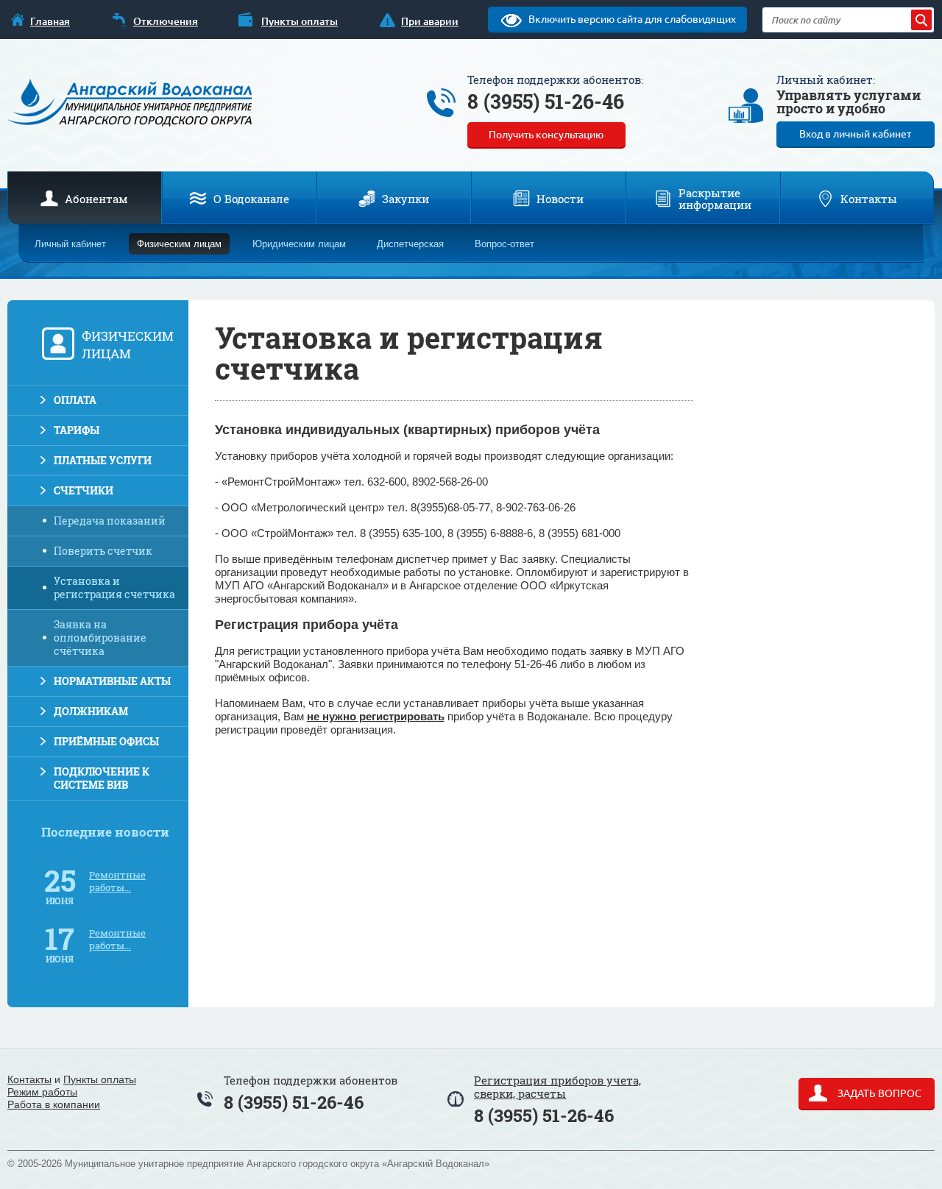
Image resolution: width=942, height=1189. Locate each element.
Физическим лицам (179, 243)
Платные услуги (103, 460)
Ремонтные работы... (117, 881)
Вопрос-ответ (504, 243)
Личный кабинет (70, 243)
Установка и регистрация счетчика (114, 587)
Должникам (91, 711)
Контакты (29, 1079)
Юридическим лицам (299, 243)
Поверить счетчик (103, 551)
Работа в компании (53, 1104)
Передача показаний (110, 521)
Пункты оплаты (99, 1079)
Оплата (75, 400)
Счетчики (83, 490)
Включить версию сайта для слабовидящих (631, 19)
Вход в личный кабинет (855, 134)
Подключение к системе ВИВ (101, 778)
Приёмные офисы (106, 741)
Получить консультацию (546, 135)
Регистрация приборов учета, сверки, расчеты (557, 1087)
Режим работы (42, 1092)
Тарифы (76, 430)
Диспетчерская (410, 243)
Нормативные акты (112, 681)
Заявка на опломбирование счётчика (100, 637)
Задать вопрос (878, 1093)
